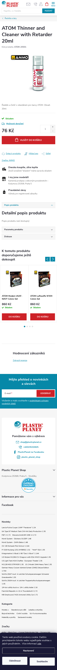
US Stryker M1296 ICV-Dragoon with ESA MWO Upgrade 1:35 (26, 557)
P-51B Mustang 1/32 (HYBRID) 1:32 (16, 550)
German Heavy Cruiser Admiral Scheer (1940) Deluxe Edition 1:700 (25, 569)
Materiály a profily (8, 617)
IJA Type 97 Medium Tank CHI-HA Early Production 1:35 (24, 531)
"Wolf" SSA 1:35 (38, 550)
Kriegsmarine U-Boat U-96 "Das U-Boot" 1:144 (20, 553)
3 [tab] (30, 326)
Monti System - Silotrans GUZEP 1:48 (16, 538)
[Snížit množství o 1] (52, 131)
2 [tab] (27, 326)
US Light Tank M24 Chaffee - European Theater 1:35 (22, 561)
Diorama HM (45, 632)
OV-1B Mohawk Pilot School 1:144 (15, 546)
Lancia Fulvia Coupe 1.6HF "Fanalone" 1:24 (19, 527)
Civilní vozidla (22, 613)
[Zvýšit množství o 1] (52, 127)
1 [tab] (24, 326)
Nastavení (28, 650)
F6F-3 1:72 (6, 535)
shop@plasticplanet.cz (30, 442)
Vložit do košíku (31, 140)
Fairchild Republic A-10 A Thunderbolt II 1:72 (19, 591)
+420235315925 (30, 447)
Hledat (48, 11)
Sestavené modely (25, 617)
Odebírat (45, 393)
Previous (47, 259)
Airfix (4, 632)
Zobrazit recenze (20, 360)
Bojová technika (8, 613)
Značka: (8, 160)
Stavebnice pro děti (18, 610)
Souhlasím (42, 661)
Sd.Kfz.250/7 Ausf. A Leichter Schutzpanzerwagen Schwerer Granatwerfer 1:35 (25, 575)
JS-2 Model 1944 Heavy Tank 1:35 (38, 564)
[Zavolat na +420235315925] (35, 4)
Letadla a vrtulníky (35, 610)
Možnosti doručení (15, 123)
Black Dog (12, 632)
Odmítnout (15, 660)
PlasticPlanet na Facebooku (31, 452)
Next (52, 259)
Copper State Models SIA (28, 632)
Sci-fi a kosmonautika (38, 613)
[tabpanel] (14, 293)
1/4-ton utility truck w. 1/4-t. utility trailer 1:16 (19, 587)
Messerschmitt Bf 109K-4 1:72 (24, 535)
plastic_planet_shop (30, 457)
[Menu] (53, 4)
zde (39, 643)
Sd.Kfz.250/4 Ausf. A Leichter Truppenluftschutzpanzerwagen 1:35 (26, 582)
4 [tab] (32, 326)
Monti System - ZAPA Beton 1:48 (15, 542)
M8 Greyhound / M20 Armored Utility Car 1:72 (20, 595)
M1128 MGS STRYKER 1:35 (13, 564)
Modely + (5, 610)
